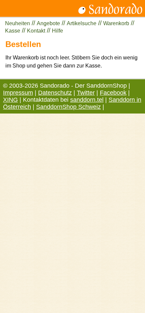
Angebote (48, 23)
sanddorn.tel (87, 99)
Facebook (113, 92)
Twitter (86, 92)
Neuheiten (17, 23)
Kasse (12, 31)
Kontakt (36, 31)
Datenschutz (55, 92)
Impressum (18, 92)
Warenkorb (116, 23)
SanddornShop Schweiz (68, 106)
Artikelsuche (81, 23)
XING (10, 99)
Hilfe (57, 31)
